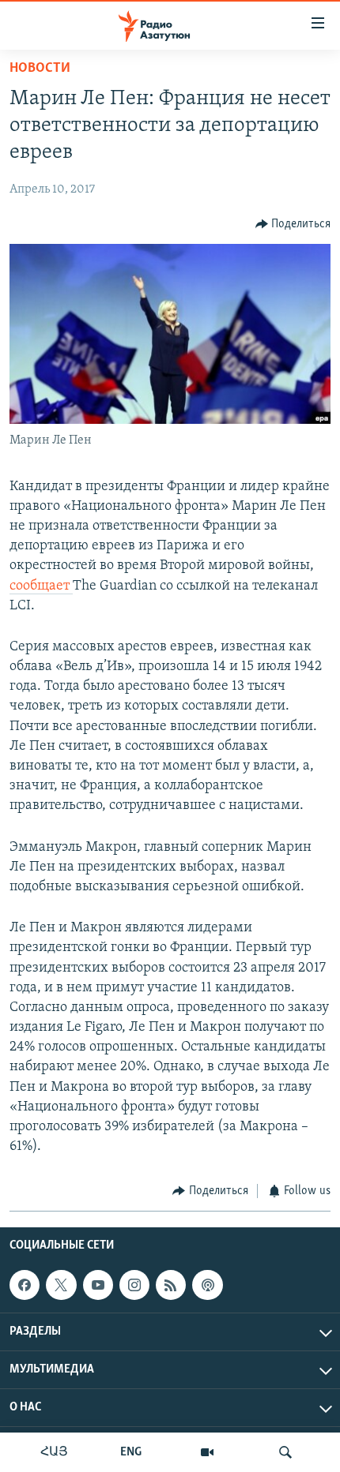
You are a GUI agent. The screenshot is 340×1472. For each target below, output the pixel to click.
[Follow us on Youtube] (98, 1285)
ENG (131, 1452)
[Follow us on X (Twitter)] (61, 1285)
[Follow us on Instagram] (134, 1285)
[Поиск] (285, 1452)
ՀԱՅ (54, 1452)
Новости (39, 69)
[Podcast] (207, 1285)
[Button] (293, 224)
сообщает (41, 586)
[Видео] (207, 1452)
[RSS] (171, 1285)
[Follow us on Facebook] (24, 1285)
